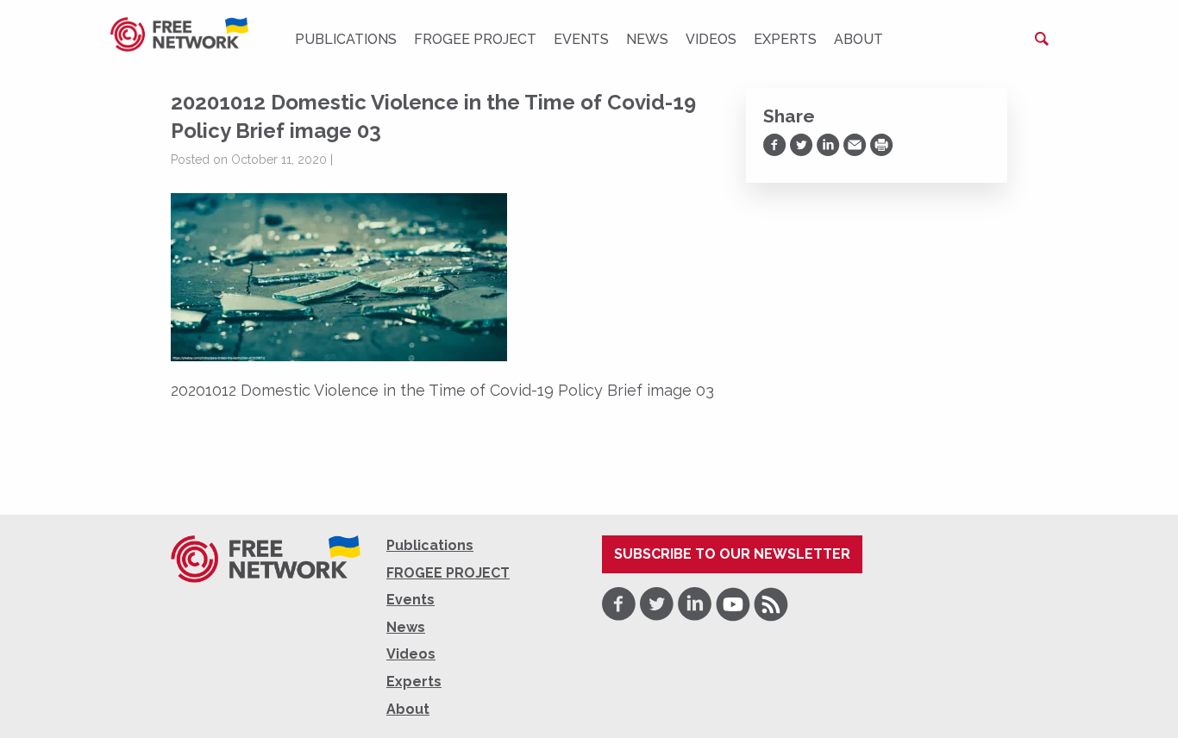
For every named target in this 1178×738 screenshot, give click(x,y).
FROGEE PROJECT (475, 39)
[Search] (1041, 38)
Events (581, 39)
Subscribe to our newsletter (732, 554)
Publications (346, 39)
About (858, 39)
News (647, 39)
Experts (785, 39)
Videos (711, 39)
